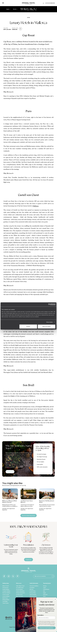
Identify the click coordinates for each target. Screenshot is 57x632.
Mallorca (35, 206)
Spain (28, 17)
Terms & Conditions (34, 585)
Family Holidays (6, 589)
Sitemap (31, 589)
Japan (44, 587)
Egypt (44, 592)
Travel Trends (5, 603)
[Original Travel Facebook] (4, 576)
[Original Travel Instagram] (8, 576)
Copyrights (32, 587)
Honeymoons (5, 587)
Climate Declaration (20, 592)
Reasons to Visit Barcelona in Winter (46, 501)
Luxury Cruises (6, 594)
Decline (28, 326)
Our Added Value (20, 587)
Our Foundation (19, 589)
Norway (45, 585)
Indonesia (45, 594)
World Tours (5, 598)
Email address (41, 615)
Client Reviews (33, 594)
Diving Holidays (6, 599)
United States (46, 589)
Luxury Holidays (6, 596)
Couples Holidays (6, 591)
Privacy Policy (33, 592)
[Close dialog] (55, 599)
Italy (44, 591)
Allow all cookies (46, 326)
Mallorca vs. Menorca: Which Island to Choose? (9, 501)
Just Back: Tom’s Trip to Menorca (27, 501)
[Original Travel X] (13, 576)
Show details (49, 322)
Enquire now (10, 471)
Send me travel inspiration (46, 628)
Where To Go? (6, 585)
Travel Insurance (33, 596)
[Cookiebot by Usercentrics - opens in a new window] (49, 304)
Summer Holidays (6, 592)
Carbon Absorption (20, 591)
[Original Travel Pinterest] (17, 576)
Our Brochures (19, 594)
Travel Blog (5, 601)
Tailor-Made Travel (20, 585)
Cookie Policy (33, 591)
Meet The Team (19, 596)
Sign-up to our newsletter (40, 576)
